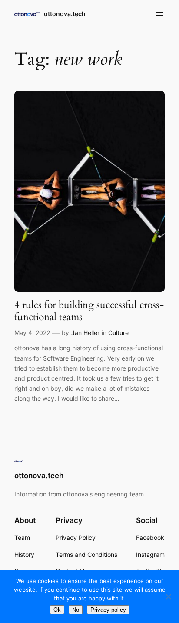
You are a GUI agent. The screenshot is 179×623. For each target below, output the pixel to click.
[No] (168, 596)
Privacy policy (108, 609)
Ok (57, 609)
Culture (118, 332)
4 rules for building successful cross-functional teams (89, 311)
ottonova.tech (65, 13)
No (75, 609)
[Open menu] (159, 14)
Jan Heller (85, 332)
